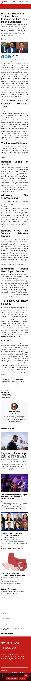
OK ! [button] (26, 675)
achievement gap (15, 71)
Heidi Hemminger (6, 38)
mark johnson (6, 384)
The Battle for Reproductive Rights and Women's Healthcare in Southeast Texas (14, 497)
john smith (15, 381)
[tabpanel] (14, 47)
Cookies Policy (19, 675)
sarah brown (14, 384)
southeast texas (6, 379)
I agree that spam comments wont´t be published (14, 629)
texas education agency (18, 379)
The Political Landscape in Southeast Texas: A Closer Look (13, 574)
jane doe (22, 381)
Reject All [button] (22, 678)
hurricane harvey (6, 381)
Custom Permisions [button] (11, 678)
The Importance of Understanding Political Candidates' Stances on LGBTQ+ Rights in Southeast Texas (14, 455)
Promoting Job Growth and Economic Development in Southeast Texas (11, 535)
